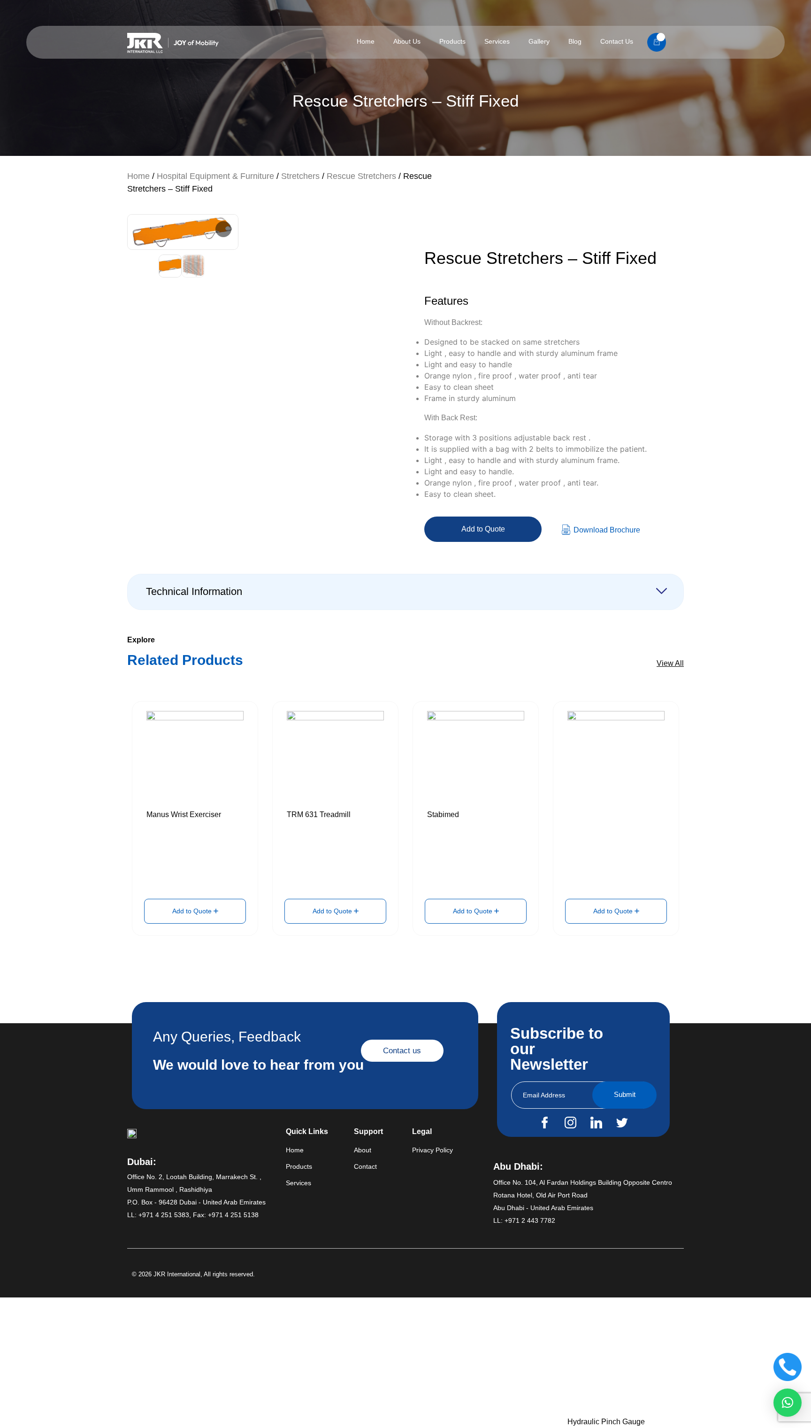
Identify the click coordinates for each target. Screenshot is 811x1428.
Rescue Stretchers (361, 176)
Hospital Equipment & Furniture (215, 176)
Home (366, 41)
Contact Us (616, 41)
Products (452, 41)
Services (497, 41)
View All (670, 663)
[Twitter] (622, 1122)
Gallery (539, 41)
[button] (787, 1403)
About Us (407, 41)
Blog (574, 41)
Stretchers (300, 176)
